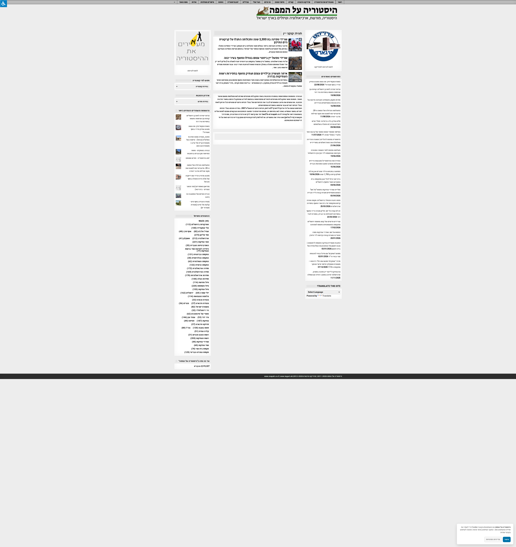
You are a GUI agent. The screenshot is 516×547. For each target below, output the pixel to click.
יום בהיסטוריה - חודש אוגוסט (197, 158)
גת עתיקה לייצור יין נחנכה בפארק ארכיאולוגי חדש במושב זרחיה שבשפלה (323, 273)
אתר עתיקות (200, 242)
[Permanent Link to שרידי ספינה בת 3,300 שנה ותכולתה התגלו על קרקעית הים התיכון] (295, 44)
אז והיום (267, 2)
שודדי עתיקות (200, 341)
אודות (194, 2)
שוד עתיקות (201, 345)
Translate (326, 295)
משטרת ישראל (200, 306)
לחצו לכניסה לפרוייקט (323, 67)
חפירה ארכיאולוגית (197, 272)
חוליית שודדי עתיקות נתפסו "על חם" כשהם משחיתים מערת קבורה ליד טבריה (323, 191)
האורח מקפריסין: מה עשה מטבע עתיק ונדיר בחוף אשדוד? (324, 83)
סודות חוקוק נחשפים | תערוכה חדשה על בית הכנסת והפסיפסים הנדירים (323, 101)
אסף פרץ (185, 231)
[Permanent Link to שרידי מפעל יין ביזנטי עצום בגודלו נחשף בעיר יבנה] (295, 63)
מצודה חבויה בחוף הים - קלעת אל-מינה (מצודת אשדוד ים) (199, 204)
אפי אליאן (201, 235)
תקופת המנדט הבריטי (196, 352)
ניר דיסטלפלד (200, 310)
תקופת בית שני (200, 348)
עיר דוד (203, 317)
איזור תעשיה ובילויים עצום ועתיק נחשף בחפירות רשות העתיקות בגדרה (253, 75)
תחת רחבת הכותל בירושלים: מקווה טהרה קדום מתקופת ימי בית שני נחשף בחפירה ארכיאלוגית (323, 203)
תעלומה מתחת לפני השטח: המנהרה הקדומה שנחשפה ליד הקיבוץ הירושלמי (324, 152)
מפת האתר (183, 2)
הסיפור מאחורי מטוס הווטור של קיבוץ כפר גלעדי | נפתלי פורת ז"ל (323, 133)
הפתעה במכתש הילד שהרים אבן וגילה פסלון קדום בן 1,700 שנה (324, 173)
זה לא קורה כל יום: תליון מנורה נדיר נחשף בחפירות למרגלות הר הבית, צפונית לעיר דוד (323, 214)
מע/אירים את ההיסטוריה (324, 2)
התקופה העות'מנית (198, 261)
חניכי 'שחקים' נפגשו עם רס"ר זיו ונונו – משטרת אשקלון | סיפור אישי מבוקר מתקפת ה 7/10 (324, 264)
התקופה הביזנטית (198, 254)
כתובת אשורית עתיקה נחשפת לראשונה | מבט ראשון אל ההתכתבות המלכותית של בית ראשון (323, 246)
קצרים (291, 2)
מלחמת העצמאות (198, 296)
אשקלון (184, 238)
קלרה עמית (201, 331)
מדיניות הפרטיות (493, 539)
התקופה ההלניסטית (198, 258)
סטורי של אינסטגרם (198, 313)
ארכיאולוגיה (200, 238)
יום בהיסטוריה (233, 2)
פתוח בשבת (201, 327)
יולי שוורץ (202, 293)
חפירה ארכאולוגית (198, 268)
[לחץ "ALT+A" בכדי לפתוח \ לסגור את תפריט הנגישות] (3, 3)
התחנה (220, 2)
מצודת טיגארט (200, 303)
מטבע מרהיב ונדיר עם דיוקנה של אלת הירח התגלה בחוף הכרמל (197, 178)
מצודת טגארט (200, 299)
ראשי (340, 2)
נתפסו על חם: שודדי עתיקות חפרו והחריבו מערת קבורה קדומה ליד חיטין (325, 234)
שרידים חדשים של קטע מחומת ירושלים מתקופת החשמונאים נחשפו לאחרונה (324, 223)
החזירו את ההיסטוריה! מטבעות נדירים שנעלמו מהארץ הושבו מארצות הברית (324, 162)
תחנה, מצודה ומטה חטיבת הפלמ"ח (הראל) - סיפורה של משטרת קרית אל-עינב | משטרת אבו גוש (197, 141)
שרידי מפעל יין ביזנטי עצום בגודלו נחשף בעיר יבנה (255, 58)
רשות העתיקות (199, 338)
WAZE (204, 221)
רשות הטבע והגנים (198, 334)
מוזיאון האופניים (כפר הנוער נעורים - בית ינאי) (198, 188)
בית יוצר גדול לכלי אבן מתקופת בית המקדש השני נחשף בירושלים (325, 180)
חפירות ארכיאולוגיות (197, 275)
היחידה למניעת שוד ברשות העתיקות (197, 250)
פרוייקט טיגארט (304, 2)
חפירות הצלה (200, 279)
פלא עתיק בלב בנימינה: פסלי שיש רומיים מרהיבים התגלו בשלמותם (326, 123)
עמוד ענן (188, 317)
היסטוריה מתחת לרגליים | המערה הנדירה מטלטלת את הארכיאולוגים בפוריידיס (323, 141)
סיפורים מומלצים (207, 2)
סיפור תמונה (279, 2)
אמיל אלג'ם (201, 231)
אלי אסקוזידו (200, 228)
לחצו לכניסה (192, 70)
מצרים (184, 303)
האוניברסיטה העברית (197, 245)
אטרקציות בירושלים (197, 224)
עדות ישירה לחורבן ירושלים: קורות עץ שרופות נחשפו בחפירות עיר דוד (324, 91)
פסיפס (189, 320)
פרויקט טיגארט (200, 324)
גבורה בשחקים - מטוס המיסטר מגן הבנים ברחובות (198, 152)
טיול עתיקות (201, 289)
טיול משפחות (200, 286)
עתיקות (203, 320)
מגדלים (246, 2)
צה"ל (186, 327)
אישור (507, 539)
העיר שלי (256, 2)
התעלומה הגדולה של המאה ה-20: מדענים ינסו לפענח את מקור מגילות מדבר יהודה (325, 113)
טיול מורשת (201, 282)
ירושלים (186, 293)
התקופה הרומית (199, 265)
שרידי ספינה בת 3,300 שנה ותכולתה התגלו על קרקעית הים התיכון (253, 40)
